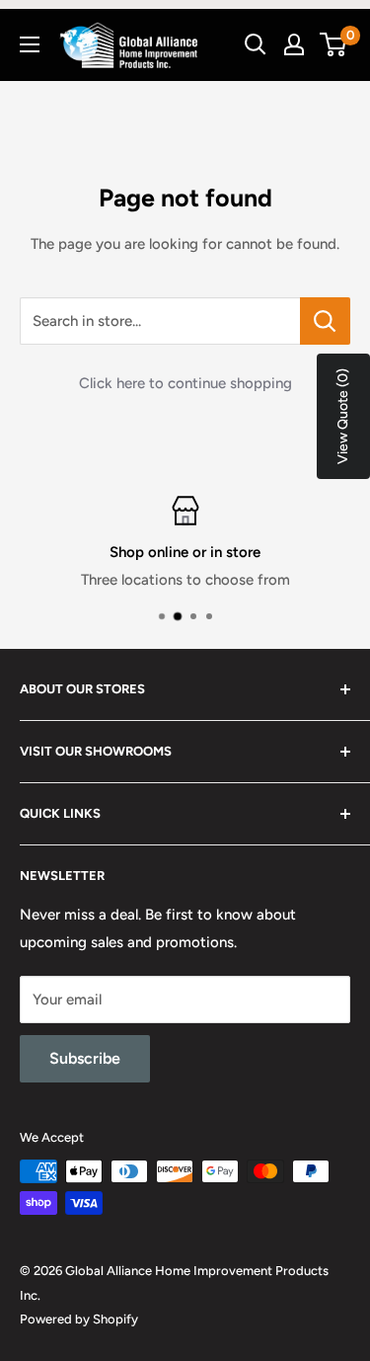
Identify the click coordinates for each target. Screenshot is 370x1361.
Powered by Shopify (79, 1319)
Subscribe (84, 1058)
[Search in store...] (325, 321)
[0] (334, 44)
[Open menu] (29, 44)
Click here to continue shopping (185, 383)
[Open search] (255, 44)
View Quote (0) (342, 416)
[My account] (294, 44)
